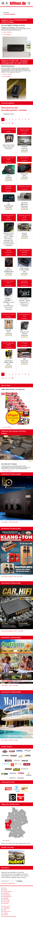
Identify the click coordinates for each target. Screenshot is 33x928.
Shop (4, 888)
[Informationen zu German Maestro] (8, 761)
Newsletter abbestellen (8, 883)
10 (3, 123)
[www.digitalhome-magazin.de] (8, 792)
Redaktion (6, 893)
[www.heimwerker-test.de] (24, 792)
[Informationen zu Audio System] (12, 751)
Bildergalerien (7, 896)
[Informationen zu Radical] (4, 774)
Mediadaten (6, 908)
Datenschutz (6, 911)
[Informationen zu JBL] (12, 765)
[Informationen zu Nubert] (16, 769)
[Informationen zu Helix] (24, 761)
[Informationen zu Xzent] (12, 778)
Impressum (6, 906)
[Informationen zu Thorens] (21, 773)
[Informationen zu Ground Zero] (16, 761)
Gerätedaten (6, 895)
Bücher (5, 890)
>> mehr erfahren (6, 427)
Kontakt (5, 915)
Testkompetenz (7, 891)
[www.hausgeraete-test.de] (16, 792)
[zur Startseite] (18, 3)
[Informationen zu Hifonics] (6, 764)
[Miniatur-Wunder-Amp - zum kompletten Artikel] (16, 89)
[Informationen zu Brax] (27, 751)
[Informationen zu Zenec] (20, 778)
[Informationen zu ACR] (5, 751)
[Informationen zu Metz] (26, 764)
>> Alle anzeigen (6, 34)
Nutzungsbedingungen (9, 916)
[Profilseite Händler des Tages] (16, 857)
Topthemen (6, 901)
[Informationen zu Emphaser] (13, 756)
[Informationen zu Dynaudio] (5, 755)
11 (6, 123)
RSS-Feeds (6, 900)
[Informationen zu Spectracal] (12, 773)
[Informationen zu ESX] (20, 756)
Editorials (6, 903)
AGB (4, 910)
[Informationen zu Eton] (27, 756)
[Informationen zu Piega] (24, 769)
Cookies (5, 913)
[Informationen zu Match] (18, 764)
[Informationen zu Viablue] (29, 774)
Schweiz (6, 840)
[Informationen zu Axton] (19, 751)
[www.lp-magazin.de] (12, 800)
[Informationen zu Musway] (8, 769)
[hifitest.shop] (20, 800)
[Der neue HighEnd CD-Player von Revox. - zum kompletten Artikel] (16, 47)
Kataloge (5, 898)
